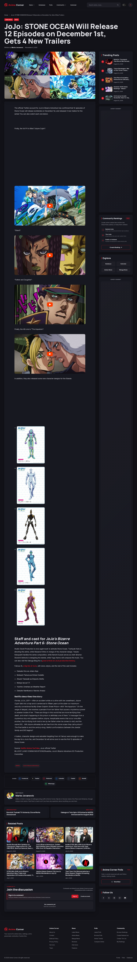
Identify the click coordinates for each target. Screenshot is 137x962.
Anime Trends (98, 938)
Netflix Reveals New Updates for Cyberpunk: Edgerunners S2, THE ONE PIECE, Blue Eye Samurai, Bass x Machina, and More (20, 847)
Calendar (73, 5)
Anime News (8, 19)
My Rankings (121, 941)
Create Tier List (121, 938)
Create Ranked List (123, 935)
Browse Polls (98, 935)
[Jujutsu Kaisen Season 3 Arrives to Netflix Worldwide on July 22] (50, 861)
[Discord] (125, 898)
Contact (51, 935)
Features (74, 948)
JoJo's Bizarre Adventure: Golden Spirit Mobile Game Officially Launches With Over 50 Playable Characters (50, 846)
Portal (118, 957)
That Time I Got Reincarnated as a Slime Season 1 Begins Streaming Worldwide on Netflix (77, 873)
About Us (52, 932)
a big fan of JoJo (30, 666)
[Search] (117, 4)
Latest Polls (97, 932)
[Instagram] (114, 898)
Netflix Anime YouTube (30, 748)
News (16, 19)
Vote (128, 869)
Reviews (74, 941)
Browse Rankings (122, 932)
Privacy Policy (53, 941)
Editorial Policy (53, 938)
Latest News (75, 932)
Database (42, 5)
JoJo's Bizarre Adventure (31, 765)
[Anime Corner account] (130, 5)
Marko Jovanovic (17, 47)
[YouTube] (120, 898)
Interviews (75, 945)
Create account (85, 896)
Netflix (18, 765)
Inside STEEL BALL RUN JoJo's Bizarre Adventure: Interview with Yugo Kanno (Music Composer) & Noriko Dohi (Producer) (78, 847)
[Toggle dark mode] (124, 5)
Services (52, 945)
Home (6, 15)
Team (51, 948)
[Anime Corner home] (14, 5)
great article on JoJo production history (58, 661)
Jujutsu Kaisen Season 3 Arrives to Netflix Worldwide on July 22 (48, 872)
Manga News (123, 270)
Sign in (75, 896)
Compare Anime (99, 941)
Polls (50, 5)
